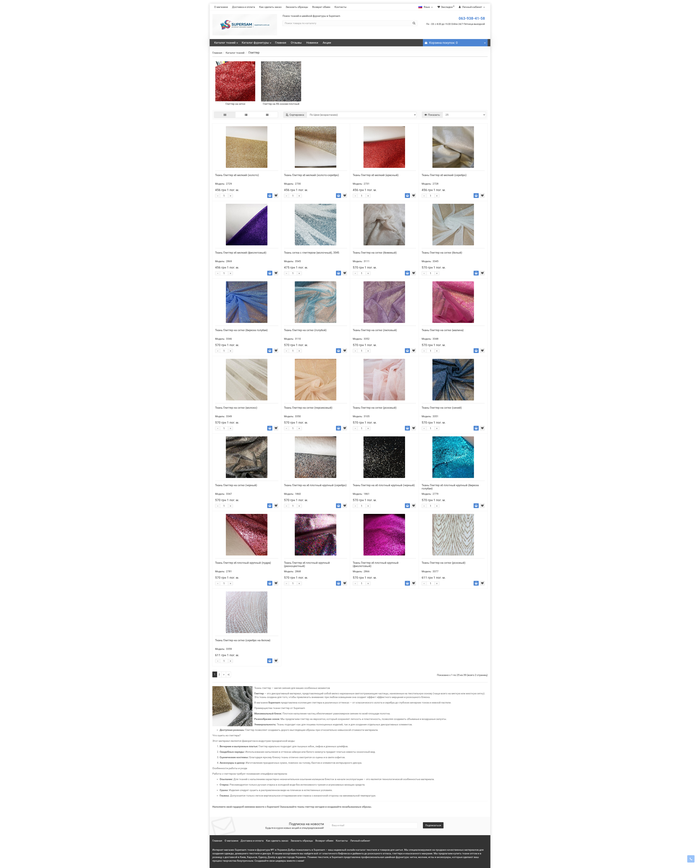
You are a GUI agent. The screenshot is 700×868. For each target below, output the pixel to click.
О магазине (221, 6)
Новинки (312, 42)
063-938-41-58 (472, 18)
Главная (280, 42)
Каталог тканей (225, 42)
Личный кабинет (360, 840)
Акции (327, 42)
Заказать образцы (297, 6)
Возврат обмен (321, 6)
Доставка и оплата (243, 6)
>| (228, 674)
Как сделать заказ (270, 6)
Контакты (341, 6)
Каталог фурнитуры (255, 42)
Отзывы (296, 42)
